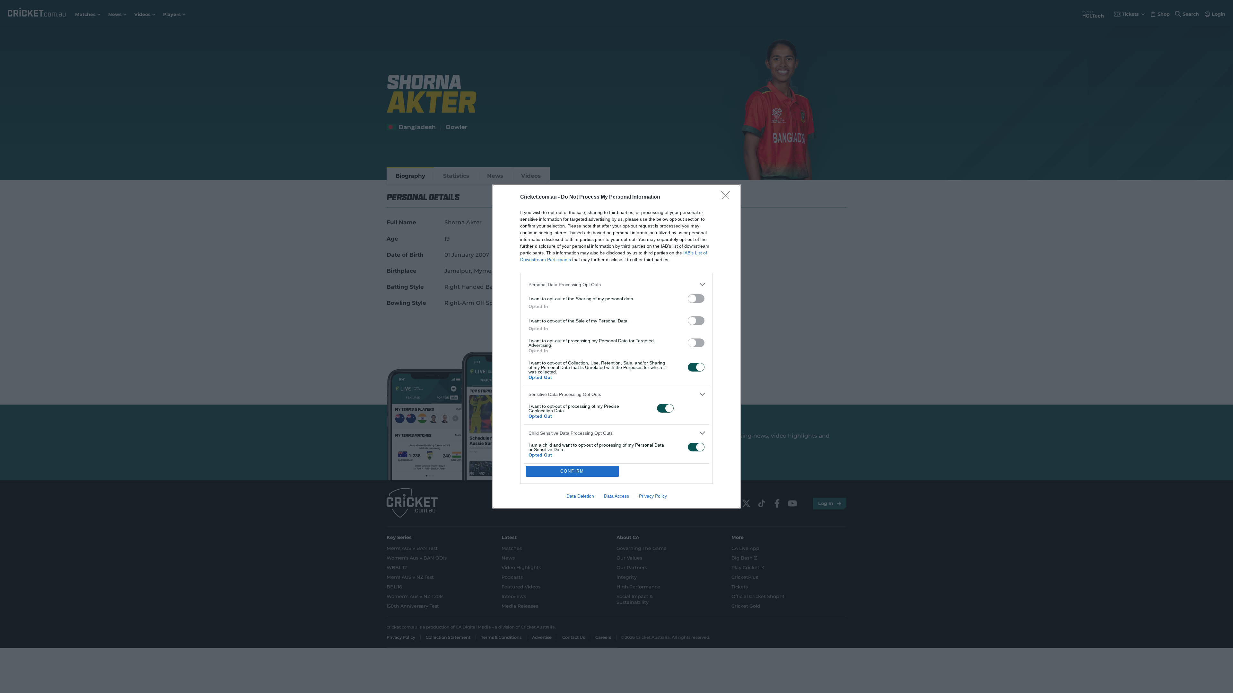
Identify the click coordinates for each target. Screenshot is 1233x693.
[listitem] (616, 284)
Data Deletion (580, 496)
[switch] (696, 298)
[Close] (727, 197)
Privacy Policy (653, 496)
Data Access (616, 496)
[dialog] (616, 346)
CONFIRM (572, 471)
